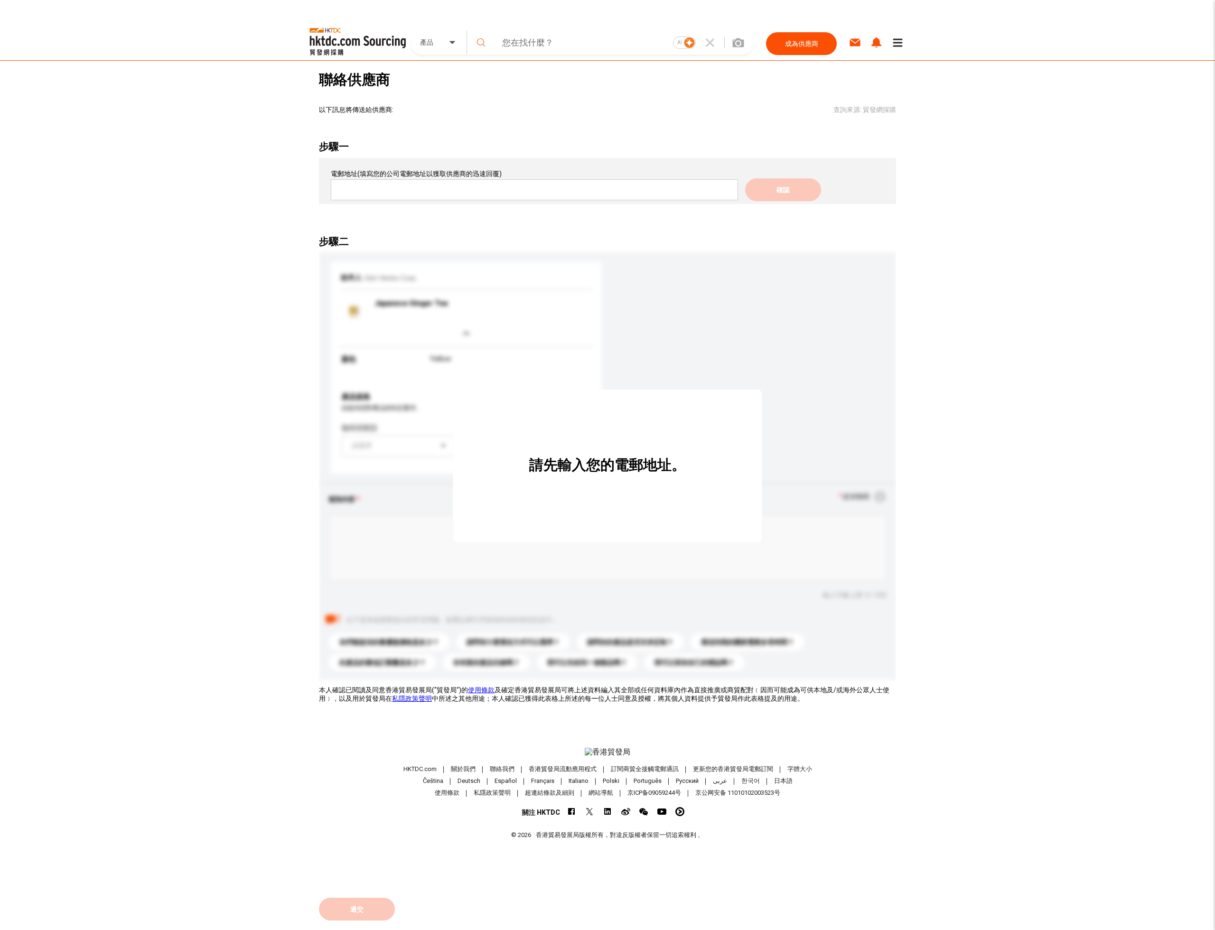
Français (542, 780)
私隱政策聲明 (412, 698)
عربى (720, 780)
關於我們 (463, 768)
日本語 (783, 780)
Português (648, 780)
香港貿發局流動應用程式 (563, 768)
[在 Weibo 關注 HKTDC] (625, 811)
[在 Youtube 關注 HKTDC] (661, 811)
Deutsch (469, 780)
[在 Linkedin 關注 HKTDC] (607, 811)
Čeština (433, 780)
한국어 (750, 780)
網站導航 (601, 792)
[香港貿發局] (607, 752)
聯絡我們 (502, 768)
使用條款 (481, 690)
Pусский (687, 780)
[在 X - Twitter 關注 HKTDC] (589, 811)
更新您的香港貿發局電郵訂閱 (733, 768)
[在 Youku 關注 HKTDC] (679, 811)
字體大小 (799, 768)
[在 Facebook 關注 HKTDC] (571, 811)
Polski (611, 780)
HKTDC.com (420, 768)
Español (506, 780)
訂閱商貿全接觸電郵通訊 (645, 768)
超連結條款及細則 (549, 792)
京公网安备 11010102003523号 (737, 792)
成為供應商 (801, 43)
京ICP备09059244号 (654, 792)
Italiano (579, 780)
